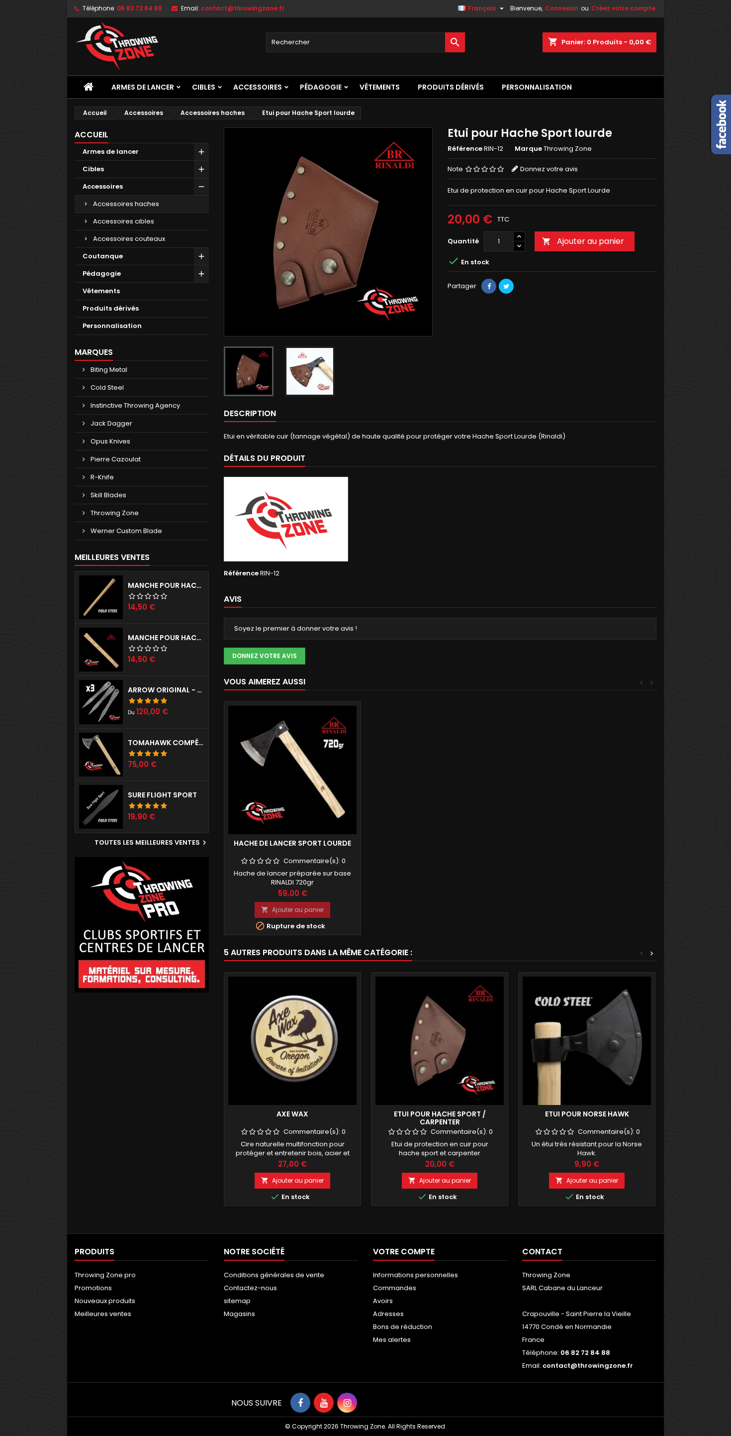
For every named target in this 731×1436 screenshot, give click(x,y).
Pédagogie (321, 87)
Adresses (388, 1314)
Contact (542, 1251)
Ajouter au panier (583, 241)
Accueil (91, 134)
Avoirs (383, 1301)
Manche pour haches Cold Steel (166, 585)
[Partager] (488, 286)
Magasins (239, 1314)
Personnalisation (537, 87)
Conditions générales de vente (274, 1275)
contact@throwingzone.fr (242, 8)
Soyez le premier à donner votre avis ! (295, 628)
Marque (528, 148)
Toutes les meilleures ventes (151, 842)
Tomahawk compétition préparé (166, 743)
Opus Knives (109, 441)
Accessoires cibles (123, 221)
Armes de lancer (142, 87)
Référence (465, 148)
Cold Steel (106, 387)
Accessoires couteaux (129, 238)
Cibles (203, 87)
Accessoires (257, 87)
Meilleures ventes (103, 1314)
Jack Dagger (110, 423)
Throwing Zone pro (105, 1275)
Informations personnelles (415, 1275)
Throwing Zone (114, 513)
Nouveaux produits (105, 1301)
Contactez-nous (250, 1288)
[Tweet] (506, 286)
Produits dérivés (451, 87)
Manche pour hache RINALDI (166, 638)
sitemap (237, 1301)
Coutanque (103, 256)
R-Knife (101, 477)
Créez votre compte (623, 8)
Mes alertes (392, 1339)
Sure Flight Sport (162, 795)
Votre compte (404, 1251)
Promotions (93, 1288)
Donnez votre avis (549, 169)
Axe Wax (292, 1114)
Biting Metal (108, 369)
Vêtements (380, 87)
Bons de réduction (402, 1326)
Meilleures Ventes (112, 557)
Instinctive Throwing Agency (134, 405)
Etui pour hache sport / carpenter (440, 1118)
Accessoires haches (126, 204)
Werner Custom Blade (125, 531)
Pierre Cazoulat (115, 459)
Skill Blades (107, 495)
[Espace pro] (142, 924)
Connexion (561, 8)
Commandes (394, 1288)
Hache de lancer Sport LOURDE (292, 843)
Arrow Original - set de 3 (166, 690)
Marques (94, 352)
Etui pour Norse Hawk (587, 1114)
